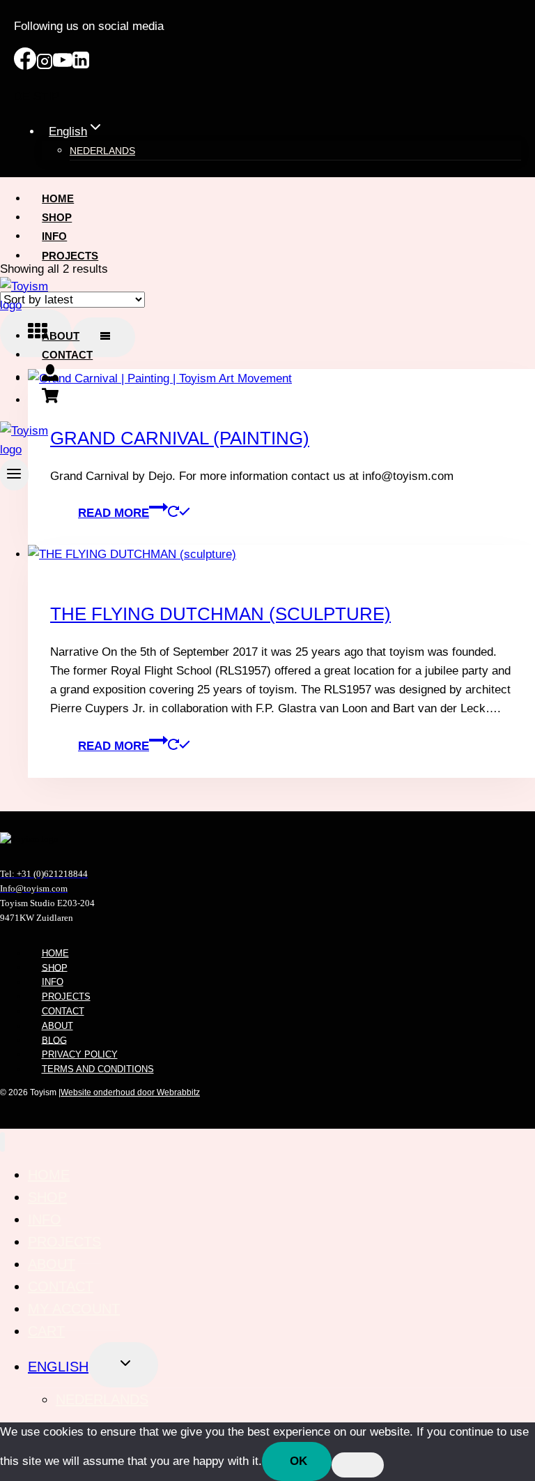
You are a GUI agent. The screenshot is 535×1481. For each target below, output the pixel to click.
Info (54, 236)
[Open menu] (14, 474)
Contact (67, 355)
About (60, 336)
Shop (57, 217)
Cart (46, 1331)
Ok (298, 1461)
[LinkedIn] (80, 66)
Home (58, 198)
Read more (113, 513)
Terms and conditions (98, 1069)
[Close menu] (2, 1142)
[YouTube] (62, 66)
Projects (70, 256)
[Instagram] (44, 66)
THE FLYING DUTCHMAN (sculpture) (220, 614)
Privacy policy (80, 1054)
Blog (54, 1040)
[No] (358, 1465)
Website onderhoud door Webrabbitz (130, 1092)
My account (74, 1308)
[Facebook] (25, 66)
